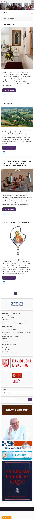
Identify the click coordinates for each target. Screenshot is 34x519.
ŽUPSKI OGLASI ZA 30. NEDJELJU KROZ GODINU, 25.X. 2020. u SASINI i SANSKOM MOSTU (16, 163)
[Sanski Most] (2, 1)
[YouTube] (7, 1)
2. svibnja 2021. (8, 103)
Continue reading (9, 90)
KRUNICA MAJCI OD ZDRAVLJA (15, 222)
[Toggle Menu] (32, 14)
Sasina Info (4, 12)
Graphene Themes (12, 509)
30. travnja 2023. (9, 24)
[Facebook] (4, 1)
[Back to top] (30, 515)
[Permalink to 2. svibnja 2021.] (17, 116)
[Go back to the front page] (17, 6)
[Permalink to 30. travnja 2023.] (17, 48)
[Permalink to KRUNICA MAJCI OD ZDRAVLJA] (17, 241)
